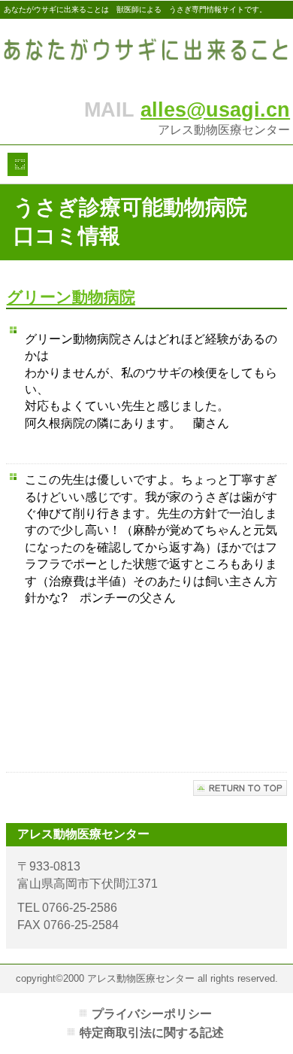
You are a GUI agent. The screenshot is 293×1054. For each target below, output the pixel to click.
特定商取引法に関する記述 (152, 1032)
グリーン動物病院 (71, 296)
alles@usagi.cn (215, 109)
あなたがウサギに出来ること (146, 54)
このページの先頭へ (240, 788)
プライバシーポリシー (152, 1013)
